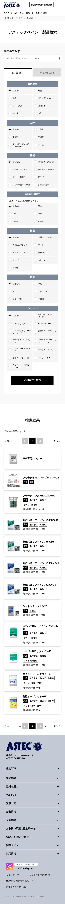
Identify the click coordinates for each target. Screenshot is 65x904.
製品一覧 (29, 13)
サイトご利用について (39, 875)
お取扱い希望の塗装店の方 (20, 828)
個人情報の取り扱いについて (20, 880)
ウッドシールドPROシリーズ (21, 366)
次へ (56, 441)
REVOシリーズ (19, 324)
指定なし (16, 91)
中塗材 (41, 137)
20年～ (41, 221)
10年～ (41, 206)
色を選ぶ (11, 795)
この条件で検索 (32, 380)
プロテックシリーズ (21, 358)
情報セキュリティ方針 (16, 886)
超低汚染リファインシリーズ (47, 315)
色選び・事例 (41, 13)
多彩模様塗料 (43, 185)
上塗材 (41, 129)
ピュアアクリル (19, 252)
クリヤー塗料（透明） (22, 185)
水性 (40, 284)
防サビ (41, 177)
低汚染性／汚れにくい (47, 162)
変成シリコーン (19, 299)
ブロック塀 (17, 106)
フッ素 (41, 245)
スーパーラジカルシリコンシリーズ (47, 341)
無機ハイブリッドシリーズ (47, 332)
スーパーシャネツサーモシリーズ (22, 332)
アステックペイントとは (14, 13)
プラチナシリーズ (45, 350)
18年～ (15, 221)
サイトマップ (12, 875)
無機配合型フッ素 (20, 245)
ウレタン (42, 260)
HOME (6, 18)
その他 (15, 113)
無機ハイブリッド (45, 237)
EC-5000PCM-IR (45, 324)
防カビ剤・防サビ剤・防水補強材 (22, 145)
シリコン (16, 260)
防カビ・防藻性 (19, 177)
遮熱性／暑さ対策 (20, 169)
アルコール (42, 291)
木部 (40, 113)
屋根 (14, 98)
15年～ (41, 214)
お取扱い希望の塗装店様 (41, 5)
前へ (9, 441)
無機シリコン (43, 252)
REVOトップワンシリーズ (22, 341)
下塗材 (15, 137)
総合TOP (11, 768)
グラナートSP (44, 358)
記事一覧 (11, 803)
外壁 (40, 91)
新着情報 (11, 811)
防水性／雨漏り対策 (46, 169)
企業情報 (11, 820)
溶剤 (14, 291)
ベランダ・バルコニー (47, 98)
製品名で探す (12, 51)
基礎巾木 (42, 106)
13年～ (15, 214)
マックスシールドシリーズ (22, 350)
